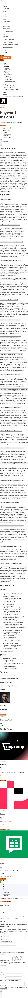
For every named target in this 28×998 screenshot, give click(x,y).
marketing (7, 686)
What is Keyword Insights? (6, 199)
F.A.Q (5, 132)
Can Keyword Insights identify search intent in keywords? (12, 526)
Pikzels (2, 814)
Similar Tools (7, 137)
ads (11, 686)
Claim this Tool (5, 141)
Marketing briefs (9, 96)
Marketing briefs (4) (5, 107)
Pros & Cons (7, 134)
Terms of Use (6, 894)
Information (7, 130)
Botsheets (3, 863)
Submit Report (3, 989)
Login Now (3, 921)
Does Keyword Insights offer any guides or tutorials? (11, 546)
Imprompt (3, 764)
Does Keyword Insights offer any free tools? (9, 299)
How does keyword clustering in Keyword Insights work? (12, 241)
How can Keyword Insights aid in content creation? (10, 407)
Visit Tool (2, 125)
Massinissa (3, 705)
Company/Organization (6, 941)
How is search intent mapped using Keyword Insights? (11, 260)
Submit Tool (6, 57)
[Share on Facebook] (0, 725)
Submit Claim (3, 965)
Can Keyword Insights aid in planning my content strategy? (12, 480)
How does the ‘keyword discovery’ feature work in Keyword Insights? (14, 463)
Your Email (3, 978)
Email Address (3, 939)
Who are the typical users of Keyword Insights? (10, 320)
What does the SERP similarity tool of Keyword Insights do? (12, 447)
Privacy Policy (6, 892)
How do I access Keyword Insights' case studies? (10, 374)
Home (1, 96)
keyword (14, 686)
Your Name (3, 975)
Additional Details (4, 985)
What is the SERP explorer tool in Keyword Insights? (11, 430)
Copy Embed (3, 714)
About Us (5, 895)
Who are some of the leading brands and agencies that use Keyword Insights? (14, 390)
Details (8, 780)
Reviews (6, 135)
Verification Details (4, 960)
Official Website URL (5, 950)
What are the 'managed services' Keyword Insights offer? (12, 354)
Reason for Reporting (5, 980)
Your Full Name (4, 936)
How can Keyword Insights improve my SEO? (10, 502)
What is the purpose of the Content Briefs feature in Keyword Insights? (14, 279)
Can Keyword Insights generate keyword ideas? (10, 224)
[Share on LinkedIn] (2, 725)
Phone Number (4, 947)
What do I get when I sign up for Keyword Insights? (11, 337)
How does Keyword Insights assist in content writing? (11, 563)
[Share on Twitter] (1, 725)
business (2, 686)
